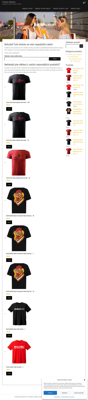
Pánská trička (76, 61)
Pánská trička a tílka (60, 8)
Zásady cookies (57, 396)
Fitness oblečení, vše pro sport (67, 396)
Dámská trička (27, 8)
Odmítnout (64, 393)
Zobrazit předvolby (78, 393)
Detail (9, 109)
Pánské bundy (75, 8)
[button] (84, 380)
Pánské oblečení (73, 57)
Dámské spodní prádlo (43, 8)
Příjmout (50, 393)
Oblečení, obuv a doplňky (74, 54)
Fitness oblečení (9, 2)
